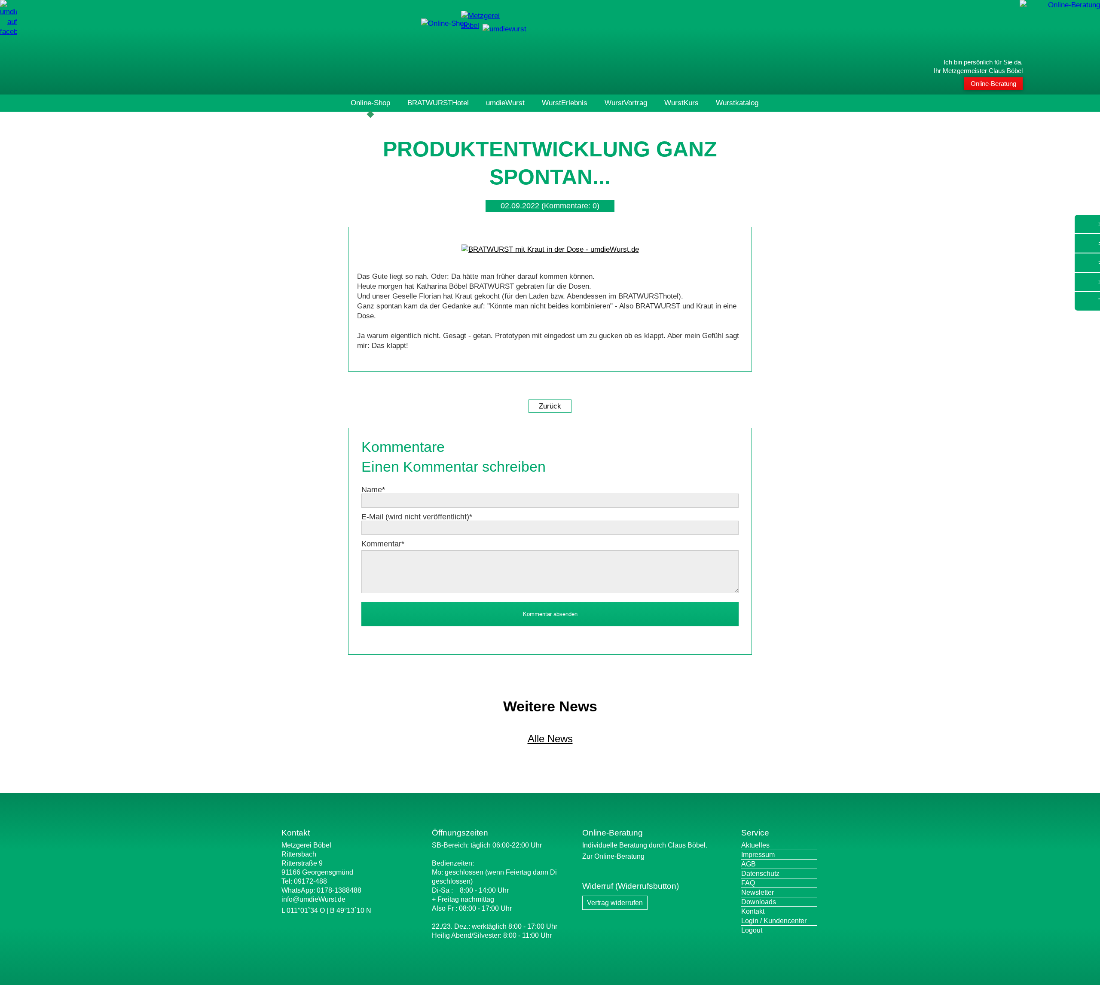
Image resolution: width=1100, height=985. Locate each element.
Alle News (550, 738)
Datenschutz (760, 873)
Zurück (550, 406)
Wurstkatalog (737, 103)
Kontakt (752, 911)
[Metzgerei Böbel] (444, 23)
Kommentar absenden (550, 614)
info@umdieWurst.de (313, 899)
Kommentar (382, 544)
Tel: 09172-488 (304, 881)
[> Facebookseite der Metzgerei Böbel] (8, 31)
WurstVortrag (626, 103)
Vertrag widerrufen (615, 902)
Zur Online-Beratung (613, 856)
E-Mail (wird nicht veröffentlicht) (416, 516)
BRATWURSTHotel (438, 103)
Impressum (758, 854)
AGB (748, 864)
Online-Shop (370, 103)
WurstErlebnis (564, 103)
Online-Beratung (993, 83)
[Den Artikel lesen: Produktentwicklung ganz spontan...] (550, 249)
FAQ (748, 883)
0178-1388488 (339, 890)
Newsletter (757, 892)
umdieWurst (505, 103)
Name (373, 489)
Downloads (758, 902)
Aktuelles (755, 845)
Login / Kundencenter (774, 920)
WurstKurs (681, 103)
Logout (751, 930)
